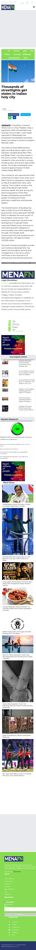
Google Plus (16, 927)
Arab (24, 51)
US (6, 51)
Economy (17, 54)
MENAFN (6, 125)
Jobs (5, 892)
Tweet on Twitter (25, 114)
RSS (13, 935)
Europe (16, 51)
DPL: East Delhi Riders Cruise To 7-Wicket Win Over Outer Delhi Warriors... (17, 774)
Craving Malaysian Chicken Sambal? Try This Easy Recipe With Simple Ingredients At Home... (17, 608)
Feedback (7, 894)
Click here (17, 871)
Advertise (7, 886)
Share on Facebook (13, 114)
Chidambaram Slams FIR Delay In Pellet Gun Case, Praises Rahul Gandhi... (16, 505)
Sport (24, 58)
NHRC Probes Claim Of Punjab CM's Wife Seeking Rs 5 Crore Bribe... (17, 632)
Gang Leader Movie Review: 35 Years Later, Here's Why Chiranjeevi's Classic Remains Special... (17, 583)
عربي (22, 3)
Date (4, 109)
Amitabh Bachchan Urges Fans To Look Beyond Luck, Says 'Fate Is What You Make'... (16, 558)
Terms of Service (9, 878)
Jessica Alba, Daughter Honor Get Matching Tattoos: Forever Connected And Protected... (17, 705)
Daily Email (15, 930)
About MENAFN (9, 889)
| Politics (6, 54)
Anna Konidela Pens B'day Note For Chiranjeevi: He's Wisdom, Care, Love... (27, 381)
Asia (31, 51)
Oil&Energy (29, 54)
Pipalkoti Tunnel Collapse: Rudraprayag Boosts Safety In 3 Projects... (26, 390)
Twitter (14, 924)
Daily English (10, 902)
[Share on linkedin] (14, 117)
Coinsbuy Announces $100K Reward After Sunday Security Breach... (26, 408)
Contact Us (7, 884)
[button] (27, 3)
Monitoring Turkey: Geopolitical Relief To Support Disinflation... (25, 399)
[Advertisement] (18, 28)
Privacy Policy (8, 881)
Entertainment (11, 58)
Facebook (15, 922)
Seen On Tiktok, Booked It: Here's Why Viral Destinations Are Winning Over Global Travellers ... (17, 656)
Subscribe (20, 914)
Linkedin (14, 932)
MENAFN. (13, 944)
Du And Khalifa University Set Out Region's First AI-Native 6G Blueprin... (26, 372)
